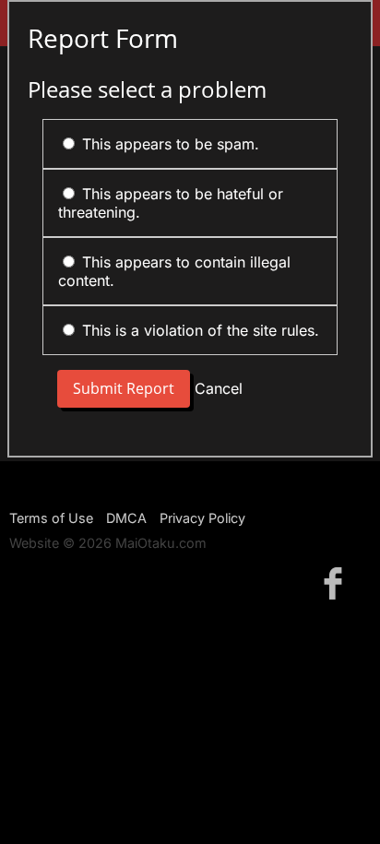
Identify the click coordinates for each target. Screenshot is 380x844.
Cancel (219, 388)
